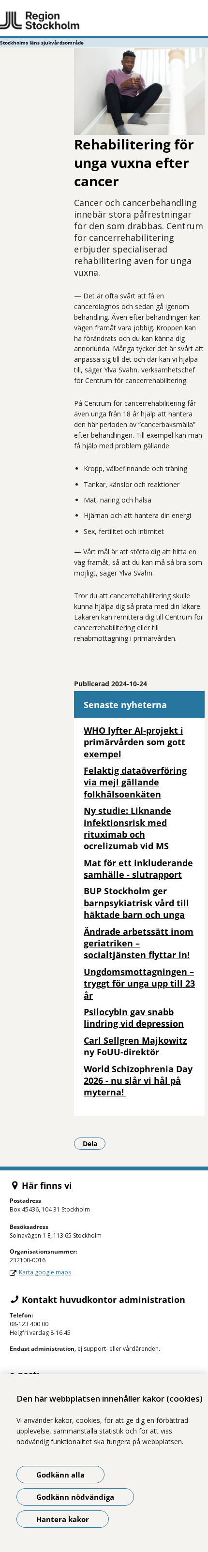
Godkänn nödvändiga (75, 1497)
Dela (94, 1143)
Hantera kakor (62, 1519)
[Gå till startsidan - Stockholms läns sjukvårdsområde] (104, 20)
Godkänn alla (60, 1474)
